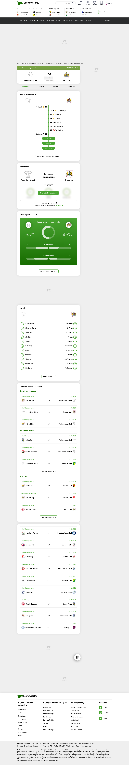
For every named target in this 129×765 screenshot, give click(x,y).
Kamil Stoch (75, 710)
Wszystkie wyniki (104, 12)
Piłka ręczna (22, 723)
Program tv (37, 746)
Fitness (20, 729)
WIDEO (88, 20)
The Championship (50, 63)
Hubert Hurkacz (76, 730)
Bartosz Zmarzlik (77, 717)
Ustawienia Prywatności (68, 744)
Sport (78, 746)
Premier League (48, 714)
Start (18, 63)
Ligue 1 (45, 727)
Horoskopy (28, 746)
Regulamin (90, 744)
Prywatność (54, 744)
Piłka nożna (34, 20)
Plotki (56, 746)
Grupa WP (30, 744)
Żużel (58, 20)
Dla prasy (46, 744)
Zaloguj (109, 3)
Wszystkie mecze (48, 471)
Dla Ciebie (23, 20)
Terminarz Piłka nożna (36, 63)
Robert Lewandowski (78, 707)
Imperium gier (86, 746)
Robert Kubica (76, 714)
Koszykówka (22, 732)
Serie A (45, 723)
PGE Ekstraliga (48, 730)
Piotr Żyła (74, 727)
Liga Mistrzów (48, 710)
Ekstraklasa (47, 707)
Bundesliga (47, 717)
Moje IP (62, 746)
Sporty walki (78, 20)
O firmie (38, 744)
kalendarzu (59, 205)
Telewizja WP (47, 746)
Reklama (82, 744)
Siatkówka (50, 20)
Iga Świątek (75, 720)
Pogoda (20, 746)
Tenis (42, 20)
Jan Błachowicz (76, 723)
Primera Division (48, 720)
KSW (20, 735)
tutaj (56, 760)
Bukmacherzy (67, 20)
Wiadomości (70, 746)
